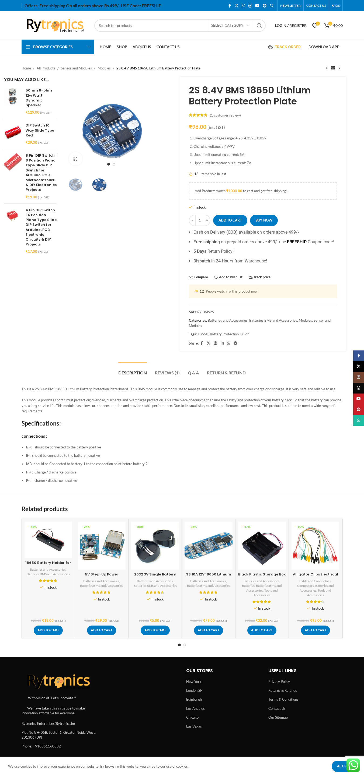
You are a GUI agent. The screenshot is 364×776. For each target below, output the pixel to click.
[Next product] (339, 68)
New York (193, 681)
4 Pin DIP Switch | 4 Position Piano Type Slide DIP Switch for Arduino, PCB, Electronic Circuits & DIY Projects (41, 227)
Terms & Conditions (283, 699)
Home (26, 68)
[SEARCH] (259, 25)
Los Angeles (195, 708)
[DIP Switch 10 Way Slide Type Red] (13, 134)
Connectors (305, 586)
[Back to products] (333, 68)
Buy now (263, 220)
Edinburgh (194, 699)
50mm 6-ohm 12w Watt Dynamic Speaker (39, 98)
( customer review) (225, 115)
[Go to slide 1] (108, 164)
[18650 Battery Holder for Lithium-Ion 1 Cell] (48, 540)
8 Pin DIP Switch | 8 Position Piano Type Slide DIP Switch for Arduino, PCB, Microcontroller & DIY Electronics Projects (41, 172)
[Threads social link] (250, 5)
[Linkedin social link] (222, 343)
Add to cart (230, 220)
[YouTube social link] (257, 5)
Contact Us (277, 708)
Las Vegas (194, 726)
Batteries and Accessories (228, 320)
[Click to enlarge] (75, 159)
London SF (194, 690)
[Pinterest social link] (264, 5)
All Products (46, 68)
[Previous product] (326, 68)
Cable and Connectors (315, 581)
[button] (48, 630)
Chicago (192, 717)
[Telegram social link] (235, 343)
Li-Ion (244, 334)
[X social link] (236, 5)
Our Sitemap (278, 717)
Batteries (248, 586)
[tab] (132, 370)
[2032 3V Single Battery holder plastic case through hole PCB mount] (155, 545)
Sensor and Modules (76, 68)
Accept (344, 766)
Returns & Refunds (282, 690)
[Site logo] (55, 25)
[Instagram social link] (243, 5)
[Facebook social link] (230, 5)
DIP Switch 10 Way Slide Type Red (40, 130)
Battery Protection (224, 334)
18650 (202, 334)
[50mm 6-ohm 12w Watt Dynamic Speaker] (13, 101)
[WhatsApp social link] (271, 5)
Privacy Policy (279, 681)
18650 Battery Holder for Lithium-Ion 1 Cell (48, 565)
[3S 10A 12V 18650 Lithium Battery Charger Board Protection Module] (208, 545)
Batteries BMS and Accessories (273, 320)
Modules (104, 68)
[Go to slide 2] (114, 164)
